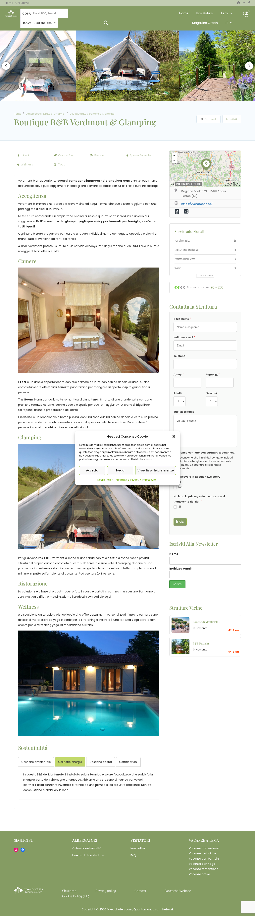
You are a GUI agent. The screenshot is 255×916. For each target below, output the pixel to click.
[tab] (36, 762)
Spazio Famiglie (140, 155)
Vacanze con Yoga (202, 864)
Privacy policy (105, 891)
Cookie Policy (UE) (75, 896)
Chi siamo (22, 3)
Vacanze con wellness (204, 848)
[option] (127, 65)
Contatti (140, 891)
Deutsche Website (178, 891)
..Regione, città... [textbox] (43, 23)
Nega (120, 470)
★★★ (26, 155)
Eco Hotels (204, 13)
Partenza (213, 375)
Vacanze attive (199, 874)
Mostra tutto (206, 276)
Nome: (174, 554)
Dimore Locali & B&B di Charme (45, 113)
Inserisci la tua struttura (88, 855)
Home (9, 3)
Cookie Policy (105, 479)
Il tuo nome (182, 319)
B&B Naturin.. (201, 643)
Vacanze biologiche (202, 853)
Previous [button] (6, 66)
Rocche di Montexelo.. (206, 622)
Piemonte (201, 628)
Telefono (179, 355)
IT (227, 23)
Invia (180, 521)
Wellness (27, 164)
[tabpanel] (88, 782)
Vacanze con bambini (204, 859)
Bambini (211, 393)
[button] (174, 436)
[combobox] (39, 23)
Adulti (178, 393)
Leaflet (232, 184)
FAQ (133, 855)
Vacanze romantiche (203, 869)
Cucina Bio (65, 155)
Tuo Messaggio (185, 412)
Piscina (99, 155)
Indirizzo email (184, 337)
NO (180, 487)
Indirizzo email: (180, 569)
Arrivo (179, 375)
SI (179, 481)
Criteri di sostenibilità (86, 848)
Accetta (92, 470)
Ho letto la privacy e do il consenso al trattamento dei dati (199, 499)
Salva (233, 119)
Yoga (61, 164)
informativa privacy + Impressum (135, 479)
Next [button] (249, 66)
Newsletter (137, 848)
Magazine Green (205, 23)
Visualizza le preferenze (155, 470)
